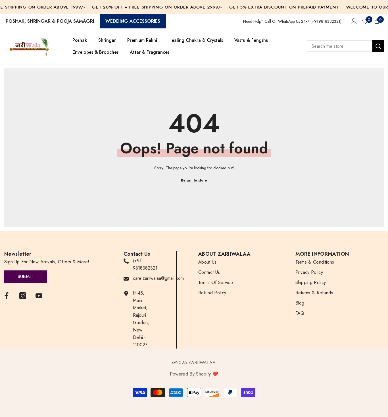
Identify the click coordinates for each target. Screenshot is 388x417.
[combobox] (339, 46)
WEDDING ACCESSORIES (132, 21)
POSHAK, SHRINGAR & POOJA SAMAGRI (50, 21)
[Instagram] (23, 296)
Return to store (194, 180)
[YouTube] (39, 296)
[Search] (345, 46)
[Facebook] (6, 296)
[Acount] (354, 21)
